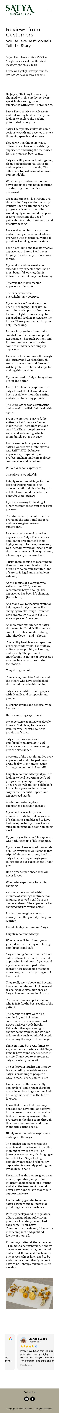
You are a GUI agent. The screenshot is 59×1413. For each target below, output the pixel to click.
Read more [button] (14, 1365)
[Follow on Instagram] (26, 1399)
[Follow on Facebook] (32, 1399)
